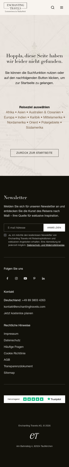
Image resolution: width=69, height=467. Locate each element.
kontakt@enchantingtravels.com (24, 306)
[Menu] (61, 7)
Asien (21, 112)
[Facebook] (7, 278)
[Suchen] (52, 7)
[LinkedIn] (43, 278)
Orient (33, 122)
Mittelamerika (52, 117)
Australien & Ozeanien (45, 112)
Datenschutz (12, 340)
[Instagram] (16, 278)
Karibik (35, 117)
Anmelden (54, 227)
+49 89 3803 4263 (33, 300)
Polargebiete (50, 122)
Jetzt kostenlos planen (18, 313)
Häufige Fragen (14, 347)
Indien (22, 117)
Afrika (10, 112)
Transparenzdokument (18, 366)
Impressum (11, 334)
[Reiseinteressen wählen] (34, 278)
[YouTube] (25, 278)
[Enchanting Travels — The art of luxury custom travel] (15, 7)
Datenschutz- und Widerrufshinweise (46, 245)
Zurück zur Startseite (34, 152)
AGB (7, 359)
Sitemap (9, 373)
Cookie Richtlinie (15, 353)
